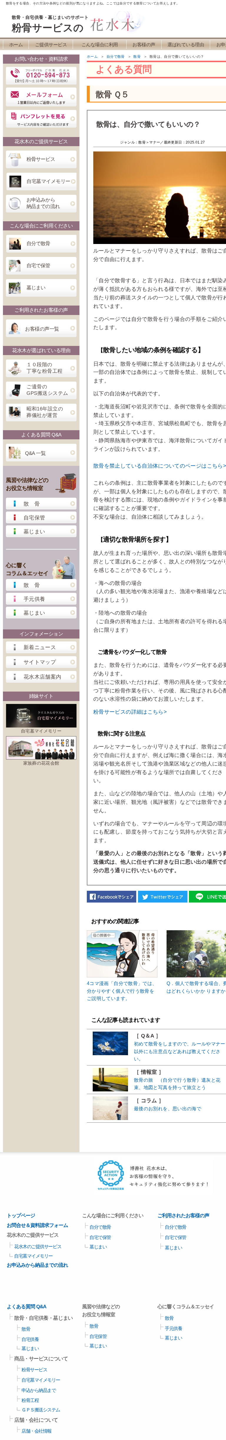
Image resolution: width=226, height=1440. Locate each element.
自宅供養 (30, 1339)
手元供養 (34, 599)
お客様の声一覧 (42, 329)
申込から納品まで (38, 1390)
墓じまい (35, 288)
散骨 (25, 1329)
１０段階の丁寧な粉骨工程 (44, 368)
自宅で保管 (38, 265)
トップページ (21, 1215)
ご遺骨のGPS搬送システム (47, 390)
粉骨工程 (30, 1400)
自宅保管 (34, 518)
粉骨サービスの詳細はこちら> (130, 712)
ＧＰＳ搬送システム (40, 1409)
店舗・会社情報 (36, 1431)
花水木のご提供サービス (37, 1246)
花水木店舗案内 (43, 677)
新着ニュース (40, 647)
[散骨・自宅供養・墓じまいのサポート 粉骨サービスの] (112, 32)
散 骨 (32, 504)
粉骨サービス (40, 159)
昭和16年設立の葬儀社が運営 (44, 412)
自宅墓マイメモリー (48, 181)
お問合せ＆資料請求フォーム (37, 1225)
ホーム (16, 44)
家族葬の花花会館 (41, 763)
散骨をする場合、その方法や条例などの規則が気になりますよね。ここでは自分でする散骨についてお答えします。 (93, 3)
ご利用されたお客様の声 (183, 1215)
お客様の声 (143, 44)
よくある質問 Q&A (26, 1306)
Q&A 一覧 (35, 453)
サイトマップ (40, 662)
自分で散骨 (38, 243)
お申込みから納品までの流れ (43, 203)
